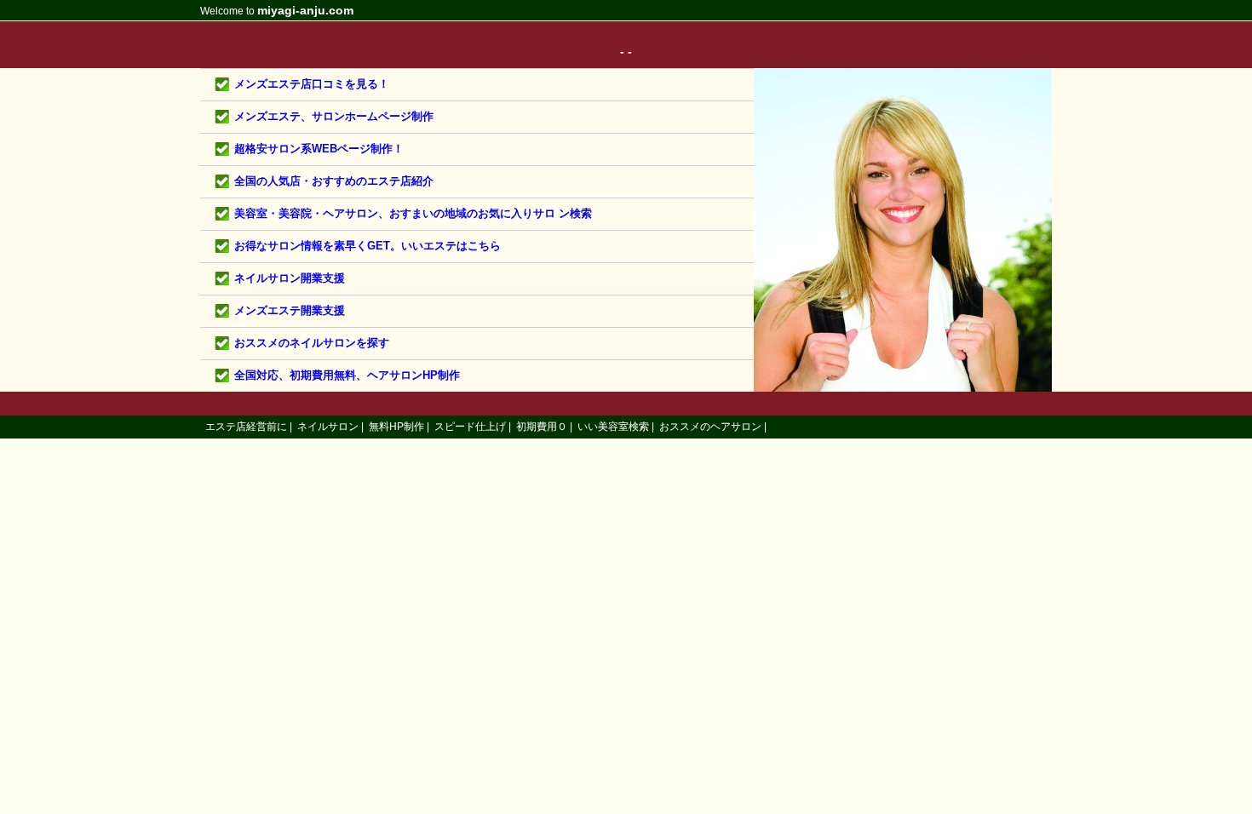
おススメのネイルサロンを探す (311, 342)
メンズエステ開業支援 (289, 310)
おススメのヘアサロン (710, 427)
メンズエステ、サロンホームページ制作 (334, 116)
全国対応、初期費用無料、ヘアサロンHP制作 (347, 375)
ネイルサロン (328, 427)
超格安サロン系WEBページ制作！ (319, 148)
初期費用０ (541, 427)
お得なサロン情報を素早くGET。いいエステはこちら (367, 245)
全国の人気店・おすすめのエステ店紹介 (334, 181)
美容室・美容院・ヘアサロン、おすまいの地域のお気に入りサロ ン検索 (413, 213)
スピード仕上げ (470, 427)
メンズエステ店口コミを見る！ (311, 83)
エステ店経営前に (246, 427)
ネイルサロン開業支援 (289, 278)
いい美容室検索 (613, 427)
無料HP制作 (396, 427)
